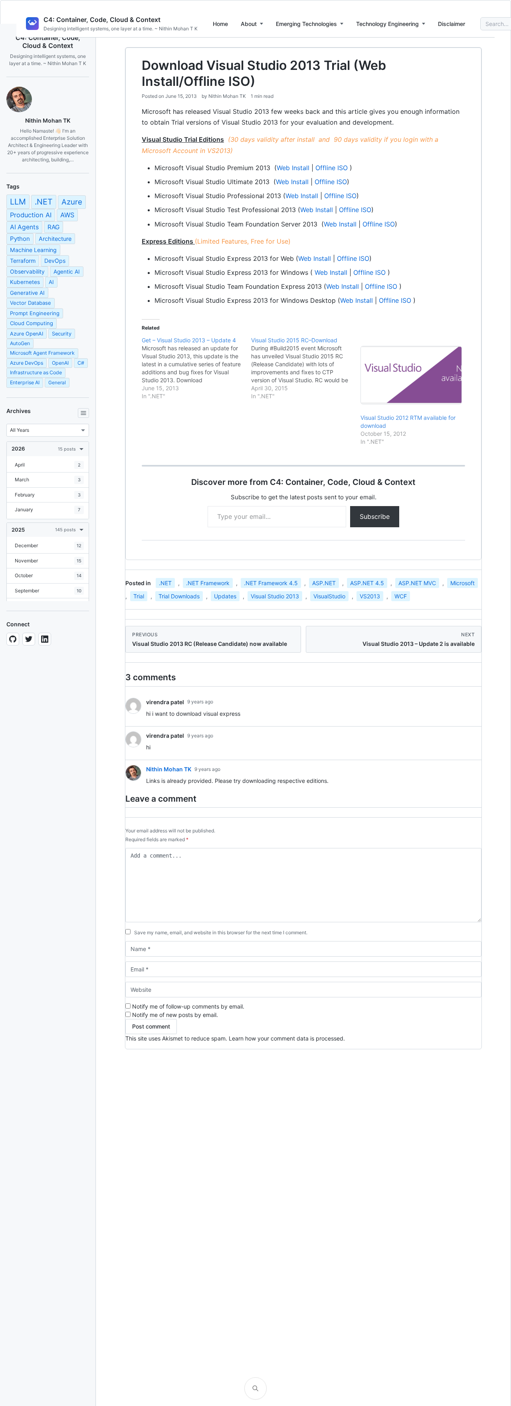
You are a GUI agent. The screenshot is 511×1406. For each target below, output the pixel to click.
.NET (44, 202)
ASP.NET (324, 583)
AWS (67, 215)
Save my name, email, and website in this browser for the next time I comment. (220, 932)
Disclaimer (451, 23)
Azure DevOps (26, 363)
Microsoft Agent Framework (42, 353)
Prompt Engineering (34, 313)
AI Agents (24, 227)
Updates (225, 596)
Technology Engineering (387, 23)
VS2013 (370, 596)
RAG (53, 227)
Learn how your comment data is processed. (287, 1038)
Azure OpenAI (26, 334)
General (57, 382)
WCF (400, 596)
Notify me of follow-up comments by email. (188, 1006)
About (249, 23)
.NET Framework (208, 583)
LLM (18, 202)
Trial (138, 596)
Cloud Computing (31, 323)
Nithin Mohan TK (227, 96)
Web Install (293, 168)
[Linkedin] (44, 639)
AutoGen (20, 343)
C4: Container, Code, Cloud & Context (102, 20)
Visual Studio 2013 (275, 596)
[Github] (12, 639)
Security (61, 334)
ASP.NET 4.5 (367, 583)
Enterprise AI (25, 382)
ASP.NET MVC (417, 583)
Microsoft (462, 583)
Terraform (23, 260)
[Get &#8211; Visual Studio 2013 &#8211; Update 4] (196, 368)
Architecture (55, 238)
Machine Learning (33, 249)
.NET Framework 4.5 (271, 583)
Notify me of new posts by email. (175, 1014)
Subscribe (375, 516)
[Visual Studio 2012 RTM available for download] (411, 375)
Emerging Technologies (306, 23)
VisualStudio (329, 596)
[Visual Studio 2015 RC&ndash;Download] (305, 368)
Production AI (30, 215)
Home (220, 23)
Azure (71, 202)
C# (80, 363)
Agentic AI (66, 271)
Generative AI (27, 293)
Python (20, 238)
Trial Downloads (179, 596)
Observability (27, 271)
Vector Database (30, 303)
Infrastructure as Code (36, 372)
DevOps (54, 260)
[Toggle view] (83, 413)
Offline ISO (331, 168)
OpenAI (60, 363)
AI (51, 282)
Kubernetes (25, 282)
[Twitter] (28, 639)
